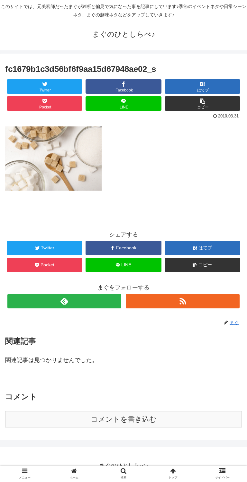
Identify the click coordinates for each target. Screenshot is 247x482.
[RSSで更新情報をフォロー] (182, 301)
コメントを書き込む (124, 419)
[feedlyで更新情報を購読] (64, 301)
